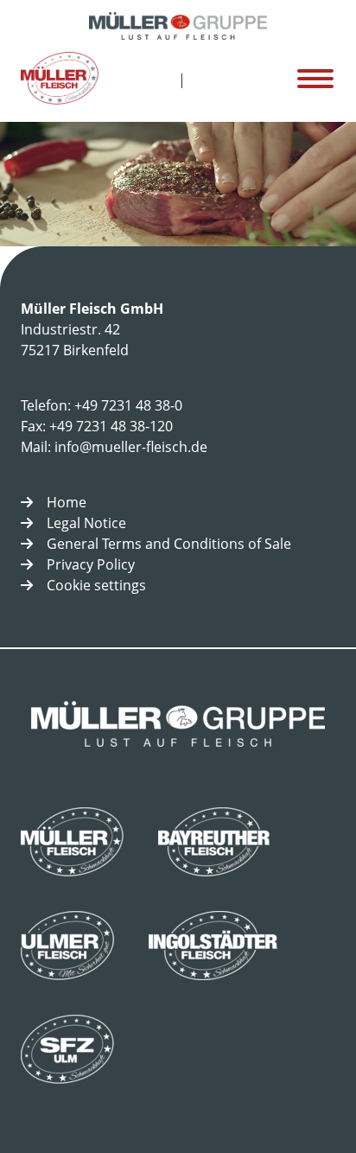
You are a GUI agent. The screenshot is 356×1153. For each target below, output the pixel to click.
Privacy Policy (91, 564)
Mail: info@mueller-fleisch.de (114, 446)
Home (66, 502)
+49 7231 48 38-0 (128, 405)
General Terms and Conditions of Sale (169, 543)
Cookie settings (96, 585)
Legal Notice (86, 522)
